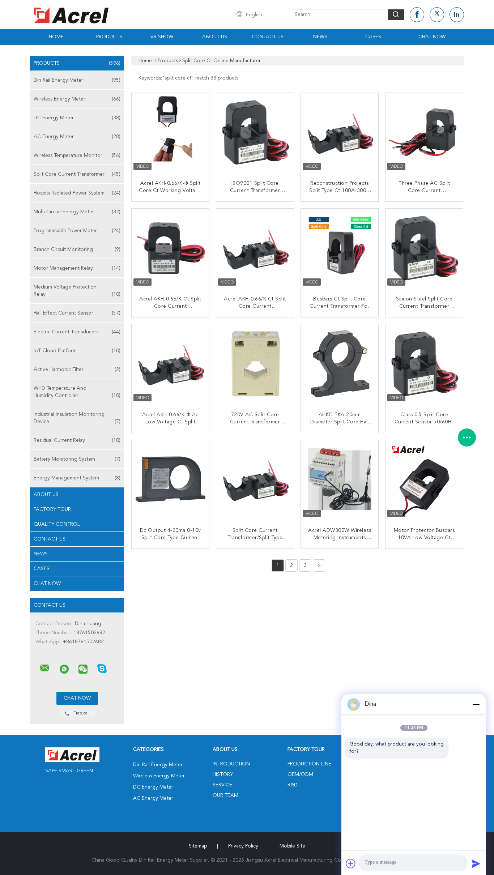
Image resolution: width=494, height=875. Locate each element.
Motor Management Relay (77, 268)
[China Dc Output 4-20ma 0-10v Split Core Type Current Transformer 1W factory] (171, 479)
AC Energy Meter (77, 136)
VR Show (161, 36)
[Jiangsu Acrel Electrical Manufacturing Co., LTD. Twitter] (437, 14)
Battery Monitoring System (77, 459)
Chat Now (432, 36)
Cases (373, 36)
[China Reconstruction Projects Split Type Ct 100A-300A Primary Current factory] (340, 132)
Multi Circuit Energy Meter (77, 211)
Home (56, 36)
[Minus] (476, 704)
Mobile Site (292, 846)
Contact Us (268, 36)
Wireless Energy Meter (77, 99)
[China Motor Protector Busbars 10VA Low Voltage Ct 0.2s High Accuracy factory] (425, 479)
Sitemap (198, 846)
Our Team (225, 795)
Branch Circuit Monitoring (77, 249)
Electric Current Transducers (77, 331)
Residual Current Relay (77, 440)
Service (222, 785)
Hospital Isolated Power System (77, 193)
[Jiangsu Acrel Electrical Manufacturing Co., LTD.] (45, 668)
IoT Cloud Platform (77, 350)
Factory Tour (52, 509)
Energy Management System (77, 478)
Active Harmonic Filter (77, 369)
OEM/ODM (300, 774)
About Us (214, 36)
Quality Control (57, 524)
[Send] (476, 863)
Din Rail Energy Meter (77, 80)
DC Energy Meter (77, 117)
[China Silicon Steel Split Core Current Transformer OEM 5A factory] (425, 248)
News (320, 36)
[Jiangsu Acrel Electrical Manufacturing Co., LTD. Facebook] (417, 14)
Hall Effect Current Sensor (77, 313)
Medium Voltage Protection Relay (77, 291)
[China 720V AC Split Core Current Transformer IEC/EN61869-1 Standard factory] (255, 363)
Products (109, 36)
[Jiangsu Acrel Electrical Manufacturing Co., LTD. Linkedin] (457, 14)
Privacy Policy (243, 846)
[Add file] (351, 863)
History (223, 774)
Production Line (309, 764)
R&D (293, 785)
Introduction (231, 764)
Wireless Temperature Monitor (77, 155)
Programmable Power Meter (77, 230)
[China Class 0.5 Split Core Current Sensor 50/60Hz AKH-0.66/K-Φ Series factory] (425, 363)
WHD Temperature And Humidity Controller (77, 392)
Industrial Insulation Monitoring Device (77, 418)
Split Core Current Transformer (77, 174)
